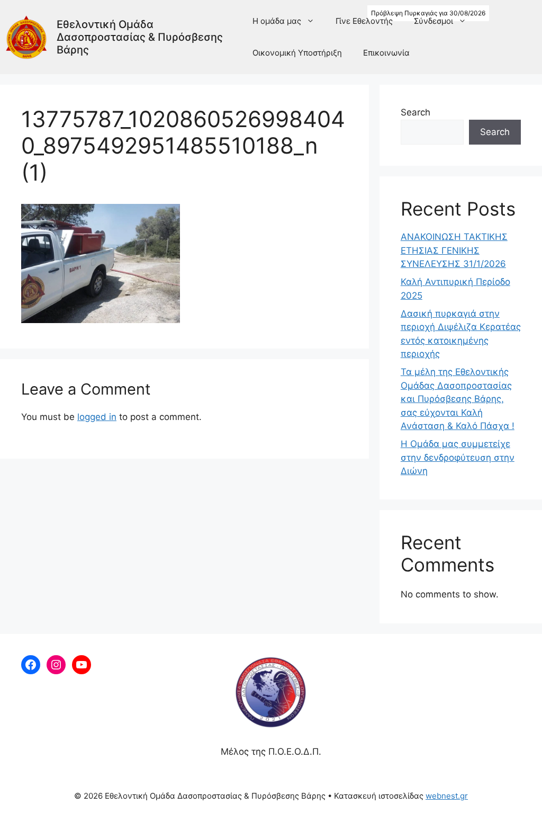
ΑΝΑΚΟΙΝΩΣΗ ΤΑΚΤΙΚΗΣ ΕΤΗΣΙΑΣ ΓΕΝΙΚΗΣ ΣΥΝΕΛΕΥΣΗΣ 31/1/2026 (454, 250)
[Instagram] (56, 664)
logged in (96, 417)
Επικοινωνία (386, 53)
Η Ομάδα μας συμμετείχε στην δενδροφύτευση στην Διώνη (457, 457)
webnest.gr (447, 796)
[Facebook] (30, 664)
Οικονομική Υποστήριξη (297, 53)
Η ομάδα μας (276, 21)
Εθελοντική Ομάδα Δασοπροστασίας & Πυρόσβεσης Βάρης (140, 37)
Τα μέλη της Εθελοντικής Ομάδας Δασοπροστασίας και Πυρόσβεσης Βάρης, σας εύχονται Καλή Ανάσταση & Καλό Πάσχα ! (457, 399)
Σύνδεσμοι (433, 21)
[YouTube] (81, 664)
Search (415, 112)
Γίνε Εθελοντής (364, 21)
